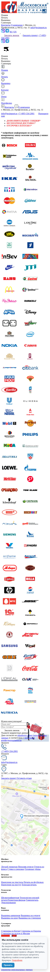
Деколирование (8, 902)
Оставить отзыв (24, 778)
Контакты (5, 25)
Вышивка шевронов (10, 915)
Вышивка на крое (9, 918)
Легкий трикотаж (9, 867)
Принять (8, 965)
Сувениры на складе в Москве (15, 933)
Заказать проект (9, 778)
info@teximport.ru (38, 27)
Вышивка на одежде (30, 915)
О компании (17, 25)
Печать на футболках (34, 882)
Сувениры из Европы (30, 931)
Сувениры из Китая (10, 931)
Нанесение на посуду (11, 885)
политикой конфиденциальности (18, 739)
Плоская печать (29, 885)
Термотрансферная (16, 900)
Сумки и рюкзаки (15, 869)
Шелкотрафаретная (10, 897)
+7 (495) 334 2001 (26, 113)
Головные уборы (33, 869)
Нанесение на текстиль (12, 882)
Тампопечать (32, 900)
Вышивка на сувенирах (29, 918)
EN (15, 32)
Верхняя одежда (25, 867)
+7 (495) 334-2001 (9, 751)
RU (11, 32)
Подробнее (17, 960)
